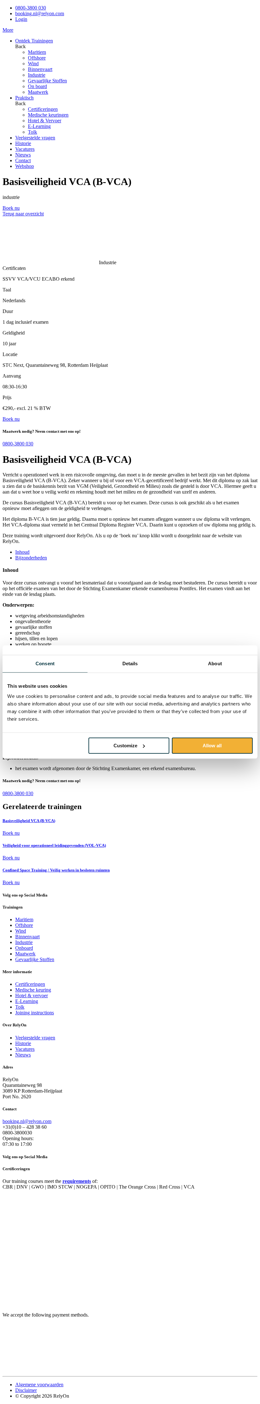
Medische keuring (33, 989)
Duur (8, 311)
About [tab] (215, 663)
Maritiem (37, 52)
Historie (23, 143)
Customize (125, 745)
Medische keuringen (48, 115)
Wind (33, 63)
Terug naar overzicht (23, 213)
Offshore (37, 58)
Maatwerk (38, 92)
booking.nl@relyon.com (39, 13)
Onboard (24, 948)
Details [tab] (130, 663)
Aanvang (12, 376)
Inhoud (22, 552)
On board (37, 86)
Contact (23, 160)
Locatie (10, 354)
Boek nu (11, 833)
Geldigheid (14, 332)
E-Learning (39, 126)
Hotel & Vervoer (44, 120)
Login (21, 19)
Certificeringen (43, 109)
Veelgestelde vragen (35, 137)
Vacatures (25, 149)
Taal (7, 289)
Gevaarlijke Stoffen (47, 80)
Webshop (24, 166)
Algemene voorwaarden (39, 1384)
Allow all (212, 745)
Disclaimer (26, 1390)
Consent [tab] (45, 663)
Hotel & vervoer (31, 995)
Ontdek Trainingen (34, 40)
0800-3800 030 (30, 7)
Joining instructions (34, 1012)
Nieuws (23, 154)
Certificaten (14, 268)
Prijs (7, 397)
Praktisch (24, 97)
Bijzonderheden (31, 557)
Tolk (32, 132)
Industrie (36, 75)
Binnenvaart (40, 69)
